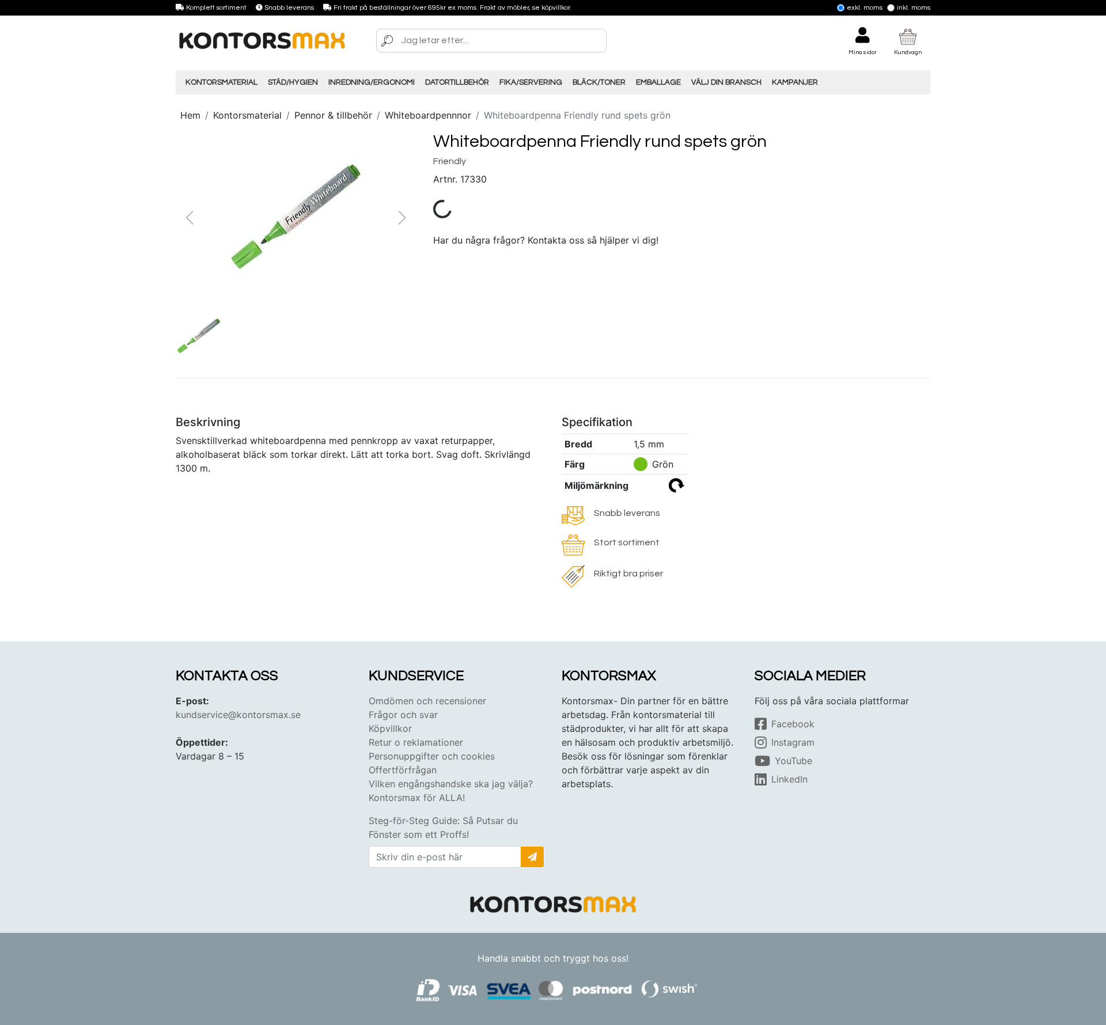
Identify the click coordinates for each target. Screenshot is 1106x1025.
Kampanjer (795, 82)
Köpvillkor (390, 728)
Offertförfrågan (403, 770)
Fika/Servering (530, 82)
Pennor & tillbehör (333, 115)
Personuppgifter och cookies (432, 756)
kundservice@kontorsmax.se (238, 714)
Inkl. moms (913, 8)
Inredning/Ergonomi (371, 82)
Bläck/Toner (599, 82)
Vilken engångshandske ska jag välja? (451, 783)
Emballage (658, 82)
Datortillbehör (457, 82)
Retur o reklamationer (416, 742)
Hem (190, 115)
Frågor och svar (403, 714)
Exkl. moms (864, 8)
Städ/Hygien (293, 82)
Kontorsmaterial (221, 82)
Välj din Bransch (726, 82)
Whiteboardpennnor (428, 115)
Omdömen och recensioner (427, 701)
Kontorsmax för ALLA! (417, 797)
